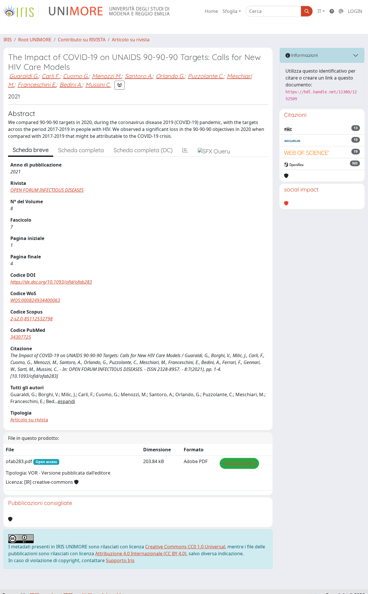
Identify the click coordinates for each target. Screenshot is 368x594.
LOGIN (355, 11)
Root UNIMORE (34, 39)
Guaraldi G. (23, 76)
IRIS (7, 39)
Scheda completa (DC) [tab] (143, 150)
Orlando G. (170, 76)
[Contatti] (341, 11)
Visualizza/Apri (239, 463)
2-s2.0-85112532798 (31, 319)
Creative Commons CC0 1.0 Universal (185, 546)
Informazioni (304, 55)
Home (211, 11)
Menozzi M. (106, 76)
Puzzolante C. (205, 76)
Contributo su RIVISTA (82, 39)
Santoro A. (138, 76)
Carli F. (51, 76)
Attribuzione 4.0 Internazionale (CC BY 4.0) (140, 553)
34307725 (20, 337)
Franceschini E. (37, 84)
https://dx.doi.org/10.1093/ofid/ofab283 (51, 282)
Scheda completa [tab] (81, 150)
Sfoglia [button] (230, 11)
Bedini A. (71, 84)
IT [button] (319, 11)
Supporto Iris (120, 560)
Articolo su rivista (131, 39)
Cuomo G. (76, 76)
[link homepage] (21, 11)
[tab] (185, 150)
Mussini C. (98, 84)
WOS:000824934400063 (35, 300)
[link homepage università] (109, 11)
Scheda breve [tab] (31, 149)
